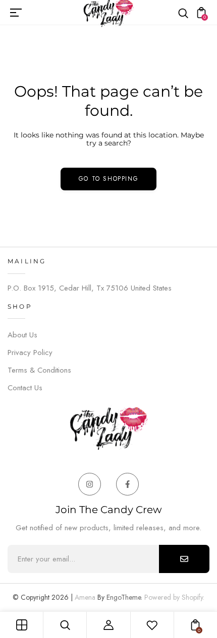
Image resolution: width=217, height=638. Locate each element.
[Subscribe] (184, 559)
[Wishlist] (151, 624)
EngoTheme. (124, 597)
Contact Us (25, 387)
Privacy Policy (30, 352)
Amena (85, 597)
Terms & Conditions (39, 370)
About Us (22, 334)
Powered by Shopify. (173, 597)
